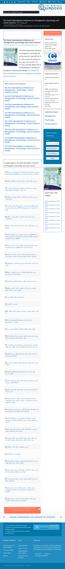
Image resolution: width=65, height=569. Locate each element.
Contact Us (39, 554)
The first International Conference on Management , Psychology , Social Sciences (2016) (19, 90)
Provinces (35, 1)
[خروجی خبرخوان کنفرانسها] (12, 2)
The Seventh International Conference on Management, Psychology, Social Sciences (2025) (22, 131)
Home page (22, 1)
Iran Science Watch (8, 550)
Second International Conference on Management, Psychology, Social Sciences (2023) (22, 98)
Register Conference (42, 555)
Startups (5, 555)
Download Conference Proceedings (53, 34)
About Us (47, 554)
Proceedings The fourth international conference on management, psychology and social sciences (22, 73)
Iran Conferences (9, 24)
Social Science (51, 124)
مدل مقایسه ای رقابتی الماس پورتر (15, 297)
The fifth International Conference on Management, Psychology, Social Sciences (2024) (22, 115)
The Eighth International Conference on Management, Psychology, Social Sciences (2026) (22, 140)
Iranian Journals (22, 548)
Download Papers (23, 545)
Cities (29, 1)
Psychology (49, 120)
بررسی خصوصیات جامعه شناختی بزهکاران (17, 447)
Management (18, 24)
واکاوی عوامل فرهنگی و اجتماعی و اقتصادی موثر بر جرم (21, 329)
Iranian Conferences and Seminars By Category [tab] (32, 517)
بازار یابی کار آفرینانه (12, 304)
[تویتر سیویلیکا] (7, 2)
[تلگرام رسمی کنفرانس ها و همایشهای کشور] (14, 2)
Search (48, 140)
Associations (53, 1)
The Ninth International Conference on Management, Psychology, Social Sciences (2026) (22, 148)
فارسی (60, 1)
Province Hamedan (50, 100)
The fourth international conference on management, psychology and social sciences (26, 25)
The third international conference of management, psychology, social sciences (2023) (22, 106)
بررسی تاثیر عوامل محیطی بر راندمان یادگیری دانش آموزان (22, 281)
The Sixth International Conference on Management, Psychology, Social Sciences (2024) (22, 123)
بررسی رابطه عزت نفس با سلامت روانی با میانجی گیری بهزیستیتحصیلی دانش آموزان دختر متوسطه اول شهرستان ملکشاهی (20, 489)
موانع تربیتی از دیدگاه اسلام (13, 454)
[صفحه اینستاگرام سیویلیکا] (4, 2)
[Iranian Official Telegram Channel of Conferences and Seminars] (46, 527)
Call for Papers (7, 553)
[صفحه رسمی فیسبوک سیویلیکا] (9, 2)
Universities (44, 1)
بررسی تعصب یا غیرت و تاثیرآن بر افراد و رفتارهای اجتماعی (22, 181)
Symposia (27, 565)
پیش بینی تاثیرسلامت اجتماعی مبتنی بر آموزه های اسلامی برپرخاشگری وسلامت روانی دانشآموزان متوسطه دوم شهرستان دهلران (21, 420)
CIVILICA (52, 545)
